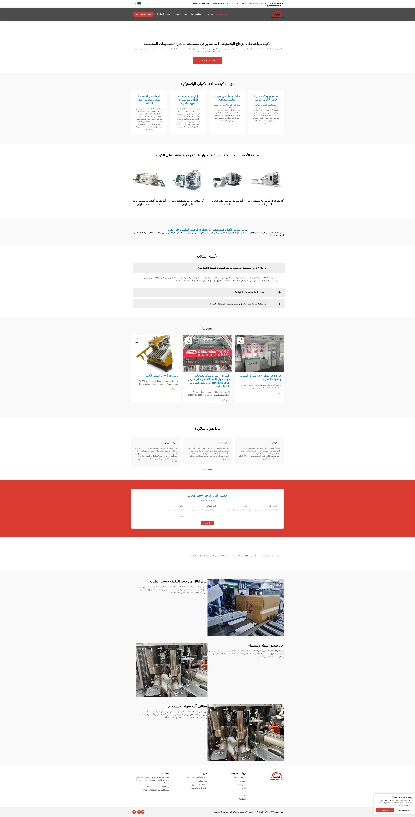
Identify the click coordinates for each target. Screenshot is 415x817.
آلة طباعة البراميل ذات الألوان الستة (227, 202)
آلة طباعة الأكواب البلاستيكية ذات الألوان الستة (266, 202)
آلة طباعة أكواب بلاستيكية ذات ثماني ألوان (188, 202)
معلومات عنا (196, 14)
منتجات (210, 14)
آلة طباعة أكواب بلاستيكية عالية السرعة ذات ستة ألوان (149, 202)
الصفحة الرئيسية (223, 14)
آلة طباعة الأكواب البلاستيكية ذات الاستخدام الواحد (208, 556)
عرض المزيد (277, 392)
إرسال (207, 523)
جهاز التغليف (203, 781)
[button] (210, 469)
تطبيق (177, 14)
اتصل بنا (160, 14)
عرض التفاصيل (265, 180)
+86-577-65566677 (200, 3)
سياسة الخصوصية (221, 812)
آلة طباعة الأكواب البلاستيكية (244, 556)
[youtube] (134, 812)
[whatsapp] (142, 812)
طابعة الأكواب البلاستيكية (270, 556)
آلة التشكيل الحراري (200, 784)
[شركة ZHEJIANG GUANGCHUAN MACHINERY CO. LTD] (272, 14)
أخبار (185, 14)
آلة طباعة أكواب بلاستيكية (197, 777)
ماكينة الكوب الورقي (199, 788)
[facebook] (139, 812)
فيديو (169, 14)
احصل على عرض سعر (143, 14)
